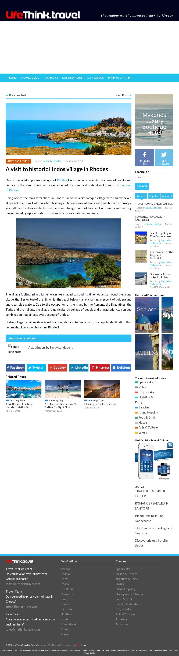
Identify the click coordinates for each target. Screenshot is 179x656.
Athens (65, 569)
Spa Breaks (146, 382)
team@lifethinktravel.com (23, 584)
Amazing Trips (17, 400)
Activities (122, 624)
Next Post (122, 95)
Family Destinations (129, 604)
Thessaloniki (69, 624)
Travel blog (30, 77)
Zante (65, 634)
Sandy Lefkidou (53, 161)
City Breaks (146, 392)
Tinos (64, 629)
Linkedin (81, 368)
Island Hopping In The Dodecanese (160, 235)
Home (12, 77)
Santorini (67, 609)
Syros (64, 619)
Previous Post (17, 95)
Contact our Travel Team (28, 86)
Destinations (72, 77)
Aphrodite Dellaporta (160, 242)
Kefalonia (67, 589)
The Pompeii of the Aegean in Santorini (161, 255)
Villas (142, 387)
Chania (65, 574)
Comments (167, 196)
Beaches (144, 407)
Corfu (65, 579)
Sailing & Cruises (126, 574)
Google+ (59, 368)
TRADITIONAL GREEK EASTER (154, 203)
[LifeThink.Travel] (43, 17)
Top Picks (51, 77)
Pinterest (102, 368)
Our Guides (95, 77)
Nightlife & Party (127, 579)
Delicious (123, 368)
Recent (141, 196)
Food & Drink (147, 417)
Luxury (143, 432)
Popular (153, 196)
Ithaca (65, 584)
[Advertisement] (89, 47)
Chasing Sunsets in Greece (100, 403)
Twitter (38, 368)
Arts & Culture (18, 161)
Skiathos (66, 614)
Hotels (143, 422)
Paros (65, 599)
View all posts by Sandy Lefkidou (50, 347)
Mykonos (67, 594)
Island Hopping (148, 412)
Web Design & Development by (67, 645)
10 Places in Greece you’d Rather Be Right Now (60, 405)
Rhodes (62, 180)
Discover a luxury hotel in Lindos (160, 275)
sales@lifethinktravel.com (23, 629)
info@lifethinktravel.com (22, 606)
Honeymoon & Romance (131, 594)
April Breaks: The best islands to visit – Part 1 (19, 405)
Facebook (17, 368)
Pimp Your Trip (119, 77)
